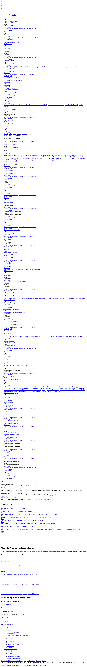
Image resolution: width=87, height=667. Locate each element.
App (39, 38)
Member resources (9, 31)
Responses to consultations (11, 188)
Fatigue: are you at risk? (21, 134)
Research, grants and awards (11, 202)
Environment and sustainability (12, 211)
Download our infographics (75, 105)
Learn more (7, 27)
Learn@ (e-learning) (9, 67)
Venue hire (7, 655)
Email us (11, 624)
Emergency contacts (9, 111)
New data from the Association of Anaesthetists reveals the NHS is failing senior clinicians (45, 156)
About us (6, 630)
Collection (10, 652)
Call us (7, 617)
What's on (10, 650)
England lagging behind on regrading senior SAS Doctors (55, 158)
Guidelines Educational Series (77, 67)
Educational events (9, 60)
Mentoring (7, 38)
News (5, 149)
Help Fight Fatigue (9, 134)
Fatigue (6, 128)
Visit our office (4, 611)
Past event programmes (20, 50)
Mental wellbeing (8, 120)
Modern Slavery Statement (34, 661)
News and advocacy (9, 144)
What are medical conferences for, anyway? (16, 155)
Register (14, 15)
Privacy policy (23, 661)
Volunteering (10, 646)
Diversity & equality (35, 105)
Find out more (4, 496)
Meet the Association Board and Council (18, 635)
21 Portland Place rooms (14, 656)
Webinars (18, 67)
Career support (14, 38)
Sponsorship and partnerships (12, 230)
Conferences (7, 51)
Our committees (11, 636)
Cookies (44, 661)
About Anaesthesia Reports (11, 105)
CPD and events (8, 39)
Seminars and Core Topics (61, 67)
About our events (9, 50)
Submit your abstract (6, 492)
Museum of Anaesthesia (10, 649)
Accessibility (15, 661)
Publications (7, 99)
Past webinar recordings (32, 67)
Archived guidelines (9, 88)
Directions (10, 611)
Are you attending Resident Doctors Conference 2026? (43, 155)
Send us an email (5, 624)
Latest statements (8, 170)
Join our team (11, 639)
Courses (23, 67)
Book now (3, 487)
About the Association (13, 632)
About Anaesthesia (24, 105)
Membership (7, 18)
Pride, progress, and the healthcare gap (68, 155)
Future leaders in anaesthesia (46, 67)
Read (2, 544)
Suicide (6, 126)
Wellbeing (7, 106)
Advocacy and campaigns (11, 161)
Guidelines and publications (11, 77)
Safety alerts (7, 239)
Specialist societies (12, 641)
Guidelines (7, 82)
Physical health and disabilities (12, 135)
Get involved (7, 643)
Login (2, 15)
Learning (9, 653)
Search (18, 11)
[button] (1, 5)
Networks (21, 38)
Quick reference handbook (11, 89)
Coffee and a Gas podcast (31, 38)
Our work (6, 198)
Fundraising (10, 647)
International (7, 221)
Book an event (8, 44)
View (2, 509)
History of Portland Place (14, 658)
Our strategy (10, 633)
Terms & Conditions (6, 661)
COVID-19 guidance (46, 105)
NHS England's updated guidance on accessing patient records (44, 160)
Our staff (9, 638)
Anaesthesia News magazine (60, 105)
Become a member (9, 22)
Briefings (6, 179)
